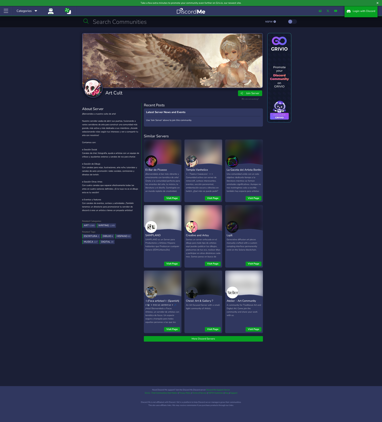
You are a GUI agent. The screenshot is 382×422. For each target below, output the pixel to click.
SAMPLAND (153, 235)
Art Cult (113, 93)
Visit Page (172, 198)
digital (107, 241)
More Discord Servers (203, 338)
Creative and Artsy (197, 235)
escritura (91, 236)
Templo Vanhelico (197, 170)
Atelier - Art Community (241, 301)
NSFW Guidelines (215, 393)
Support (233, 393)
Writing (106, 225)
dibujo (108, 236)
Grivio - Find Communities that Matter (161, 393)
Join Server (252, 93)
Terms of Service (199, 393)
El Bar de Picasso (156, 170)
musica (90, 241)
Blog (227, 393)
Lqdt (229, 235)
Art (89, 225)
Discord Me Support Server (218, 389)
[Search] (86, 21)
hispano (123, 236)
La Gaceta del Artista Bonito (244, 170)
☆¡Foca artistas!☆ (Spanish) (162, 301)
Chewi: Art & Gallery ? (199, 301)
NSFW (269, 21)
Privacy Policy (185, 393)
